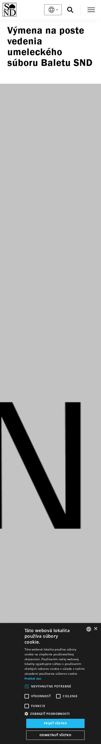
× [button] (95, 629)
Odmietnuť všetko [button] (55, 735)
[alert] (50, 683)
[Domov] (17, 10)
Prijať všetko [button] (55, 723)
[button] (55, 714)
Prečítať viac (33, 679)
